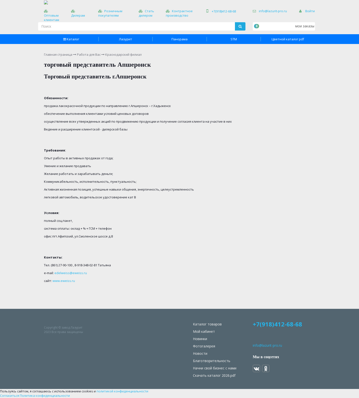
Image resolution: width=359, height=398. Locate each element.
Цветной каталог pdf (288, 39)
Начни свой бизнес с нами (214, 368)
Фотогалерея (204, 346)
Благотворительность (211, 360)
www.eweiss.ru (64, 281)
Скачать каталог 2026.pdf (214, 375)
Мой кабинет (204, 331)
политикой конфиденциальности (122, 391)
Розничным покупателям (110, 13)
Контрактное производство (179, 13)
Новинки (200, 338)
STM (234, 39)
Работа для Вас (89, 54)
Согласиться (9, 395)
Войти (310, 11)
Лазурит (125, 39)
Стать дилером (146, 13)
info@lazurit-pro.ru (273, 11)
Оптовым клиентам (51, 17)
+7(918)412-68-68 (224, 11)
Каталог (73, 39)
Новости (200, 353)
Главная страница (58, 54)
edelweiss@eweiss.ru (70, 273)
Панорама (179, 39)
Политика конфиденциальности (45, 395)
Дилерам (78, 15)
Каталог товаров (207, 324)
